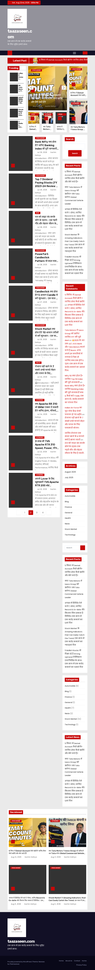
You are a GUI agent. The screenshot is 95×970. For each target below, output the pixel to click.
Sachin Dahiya (50, 106)
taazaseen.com (21, 941)
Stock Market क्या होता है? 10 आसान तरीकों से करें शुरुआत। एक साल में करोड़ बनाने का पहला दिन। (47, 335)
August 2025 (70, 472)
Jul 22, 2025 (42, 452)
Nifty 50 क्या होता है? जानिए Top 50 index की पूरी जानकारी (74, 379)
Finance (68, 507)
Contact (77, 961)
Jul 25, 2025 (42, 339)
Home (61, 961)
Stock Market (36, 70)
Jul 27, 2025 (42, 302)
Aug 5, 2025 (56, 904)
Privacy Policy (81, 965)
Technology (70, 534)
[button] (79, 52)
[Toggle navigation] (74, 53)
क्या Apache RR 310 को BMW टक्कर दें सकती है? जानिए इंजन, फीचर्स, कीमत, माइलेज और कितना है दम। (46, 410)
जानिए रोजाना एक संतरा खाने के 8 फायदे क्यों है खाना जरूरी (74, 436)
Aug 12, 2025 (38, 106)
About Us (68, 961)
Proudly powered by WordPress (20, 962)
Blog (37, 213)
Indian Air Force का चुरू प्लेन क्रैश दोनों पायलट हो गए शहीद (73, 411)
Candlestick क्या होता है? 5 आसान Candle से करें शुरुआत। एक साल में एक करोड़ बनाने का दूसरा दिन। (46, 298)
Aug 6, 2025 (16, 904)
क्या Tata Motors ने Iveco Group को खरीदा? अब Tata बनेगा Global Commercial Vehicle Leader (66, 853)
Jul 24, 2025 (42, 377)
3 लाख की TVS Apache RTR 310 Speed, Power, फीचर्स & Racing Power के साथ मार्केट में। (47, 448)
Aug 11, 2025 (56, 857)
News (67, 523)
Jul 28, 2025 (42, 227)
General (68, 512)
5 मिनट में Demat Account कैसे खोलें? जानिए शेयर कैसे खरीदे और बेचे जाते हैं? (47, 98)
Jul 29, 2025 (42, 152)
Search (70, 139)
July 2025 (69, 477)
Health (38, 363)
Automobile (48, 114)
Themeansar (14, 964)
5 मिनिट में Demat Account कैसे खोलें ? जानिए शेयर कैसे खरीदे (74, 298)
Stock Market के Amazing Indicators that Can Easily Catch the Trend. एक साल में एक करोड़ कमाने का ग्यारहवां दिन (67, 900)
